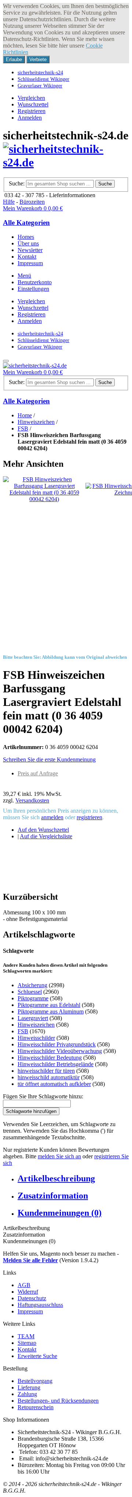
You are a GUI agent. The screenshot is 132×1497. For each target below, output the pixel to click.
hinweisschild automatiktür (49, 1077)
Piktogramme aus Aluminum (51, 1011)
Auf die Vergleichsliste (46, 836)
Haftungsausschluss (40, 1305)
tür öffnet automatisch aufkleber (54, 1084)
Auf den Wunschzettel (43, 830)
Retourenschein (36, 1407)
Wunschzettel (33, 104)
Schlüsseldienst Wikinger (43, 79)
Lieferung (29, 1387)
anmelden (52, 817)
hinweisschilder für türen (46, 1071)
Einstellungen (33, 289)
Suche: (17, 183)
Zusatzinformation (53, 1195)
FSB (23, 428)
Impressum (30, 1311)
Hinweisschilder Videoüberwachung (60, 1051)
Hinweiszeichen (36, 422)
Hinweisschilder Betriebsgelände (56, 1064)
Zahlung (27, 1394)
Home (25, 415)
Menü (24, 275)
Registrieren (31, 111)
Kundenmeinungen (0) (60, 1213)
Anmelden (30, 117)
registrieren (89, 817)
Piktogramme (33, 998)
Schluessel (30, 992)
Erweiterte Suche (37, 1356)
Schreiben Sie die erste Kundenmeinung (49, 759)
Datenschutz (32, 1298)
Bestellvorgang (35, 1381)
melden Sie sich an (59, 1156)
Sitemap (27, 1343)
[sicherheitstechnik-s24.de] (66, 162)
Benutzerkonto (35, 282)
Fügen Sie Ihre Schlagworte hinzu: (43, 1096)
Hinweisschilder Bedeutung (50, 1057)
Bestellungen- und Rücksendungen (58, 1401)
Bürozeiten (32, 202)
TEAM (26, 1336)
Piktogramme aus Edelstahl (49, 1005)
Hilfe (9, 202)
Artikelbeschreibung (56, 1178)
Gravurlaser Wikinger (40, 86)
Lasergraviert (33, 1018)
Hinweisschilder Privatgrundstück (57, 1044)
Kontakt (27, 1349)
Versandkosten (32, 800)
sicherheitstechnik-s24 (40, 72)
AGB (24, 1285)
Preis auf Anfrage (38, 773)
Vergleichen (31, 98)
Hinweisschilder (36, 1038)
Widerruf (28, 1292)
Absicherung (32, 985)
